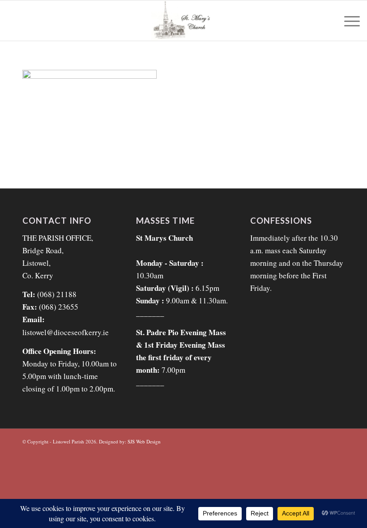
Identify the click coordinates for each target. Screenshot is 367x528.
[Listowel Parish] (183, 20)
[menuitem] (347, 20)
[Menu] (347, 20)
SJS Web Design (144, 441)
